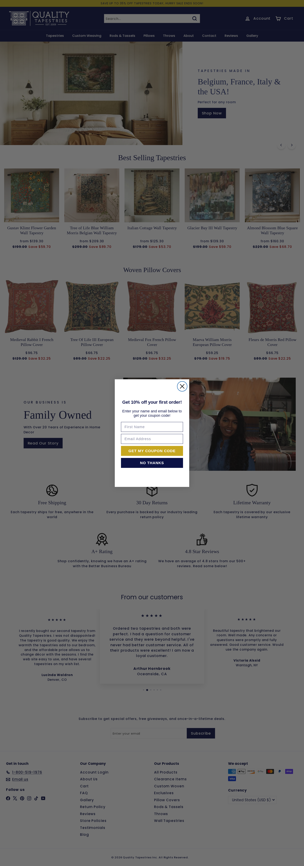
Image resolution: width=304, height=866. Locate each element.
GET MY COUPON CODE (152, 451)
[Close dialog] (182, 386)
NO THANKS (152, 463)
